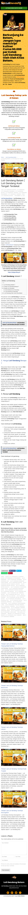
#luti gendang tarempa (8, 606)
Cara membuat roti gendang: (11, 291)
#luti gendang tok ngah (18, 610)
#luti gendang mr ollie (13, 594)
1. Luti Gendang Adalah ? (9, 284)
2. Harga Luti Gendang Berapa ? (11, 286)
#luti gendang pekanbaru (13, 598)
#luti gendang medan (7, 591)
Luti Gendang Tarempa (14, 194)
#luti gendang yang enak (8, 612)
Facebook (13, 570)
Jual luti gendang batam (11, 157)
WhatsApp (5, 573)
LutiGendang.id (20, 77)
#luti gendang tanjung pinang (15, 604)
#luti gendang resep (16, 600)
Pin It (11, 573)
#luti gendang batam (15, 582)
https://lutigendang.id (14, 272)
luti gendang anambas (8, 191)
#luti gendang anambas (15, 579)
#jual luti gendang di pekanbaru (11, 578)
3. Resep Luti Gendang (8, 288)
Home (2, 157)
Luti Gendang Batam (6, 198)
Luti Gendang (20, 189)
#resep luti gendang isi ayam (16, 613)
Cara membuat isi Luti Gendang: (12, 289)
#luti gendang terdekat (14, 609)
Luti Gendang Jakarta (11, 192)
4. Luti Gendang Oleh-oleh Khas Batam (12, 293)
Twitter (19, 570)
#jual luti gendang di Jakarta (14, 576)
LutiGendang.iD (9, 244)
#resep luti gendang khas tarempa (11, 615)
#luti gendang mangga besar (14, 589)
